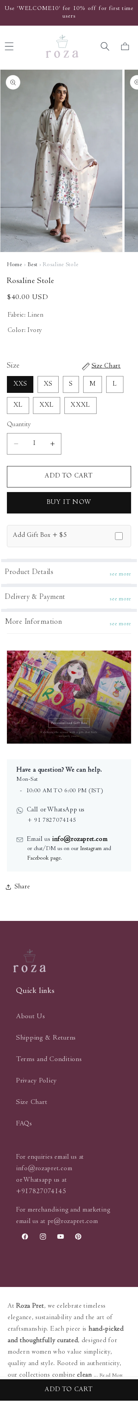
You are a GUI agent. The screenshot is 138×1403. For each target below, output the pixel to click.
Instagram (91, 849)
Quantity (19, 425)
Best (33, 265)
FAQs (24, 1124)
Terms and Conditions (49, 1059)
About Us (30, 1016)
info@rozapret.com (78, 839)
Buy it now (69, 502)
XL (18, 405)
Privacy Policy (36, 1081)
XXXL (80, 405)
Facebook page (44, 858)
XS (48, 384)
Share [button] (22, 887)
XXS (20, 384)
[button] (105, 46)
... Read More (108, 1375)
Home (14, 265)
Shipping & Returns (46, 1038)
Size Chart (32, 1102)
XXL (46, 405)
